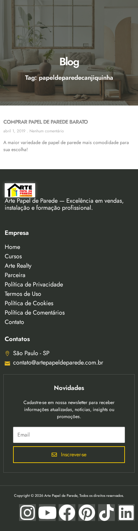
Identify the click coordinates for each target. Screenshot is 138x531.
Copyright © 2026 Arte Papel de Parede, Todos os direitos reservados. (69, 495)
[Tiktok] (106, 512)
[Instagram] (27, 512)
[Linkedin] (126, 512)
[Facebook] (67, 512)
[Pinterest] (86, 512)
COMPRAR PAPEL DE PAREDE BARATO (45, 122)
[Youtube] (47, 512)
